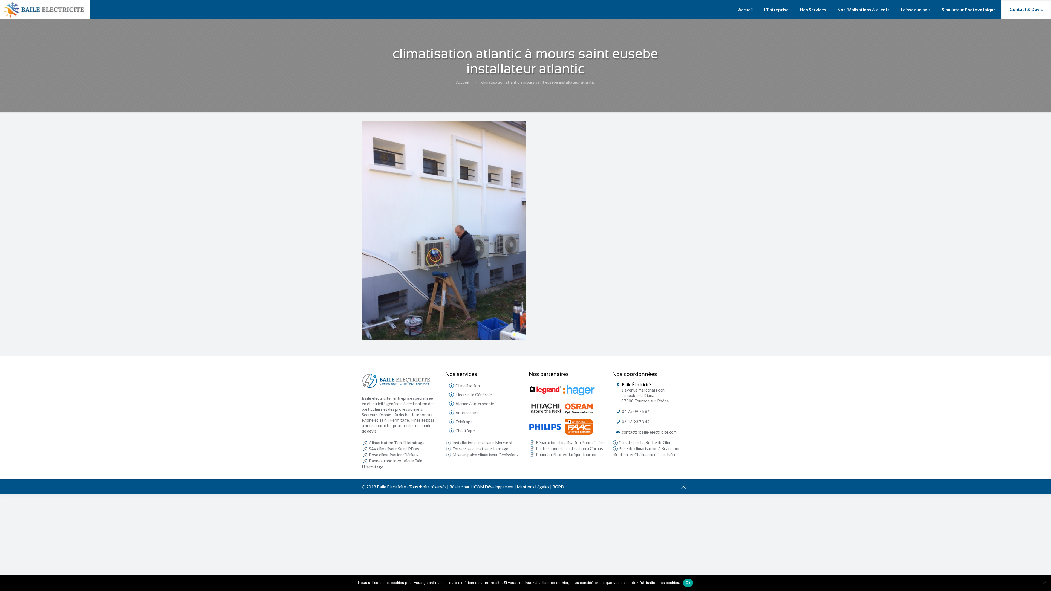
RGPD (558, 486)
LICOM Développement (492, 486)
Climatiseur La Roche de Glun (645, 442)
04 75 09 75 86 (635, 411)
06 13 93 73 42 (635, 421)
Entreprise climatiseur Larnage (480, 448)
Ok (688, 582)
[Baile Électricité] (45, 9)
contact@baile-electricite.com (649, 432)
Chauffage (465, 430)
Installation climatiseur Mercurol (482, 442)
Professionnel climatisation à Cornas (569, 448)
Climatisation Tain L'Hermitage (396, 442)
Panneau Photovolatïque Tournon (566, 454)
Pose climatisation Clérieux (393, 454)
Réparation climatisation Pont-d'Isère (570, 442)
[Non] (1044, 583)
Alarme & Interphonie (474, 403)
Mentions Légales (533, 486)
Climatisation (467, 385)
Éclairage (464, 421)
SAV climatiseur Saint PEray (393, 448)
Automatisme (467, 412)
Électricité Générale (473, 394)
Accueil (462, 82)
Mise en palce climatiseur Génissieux (485, 454)
